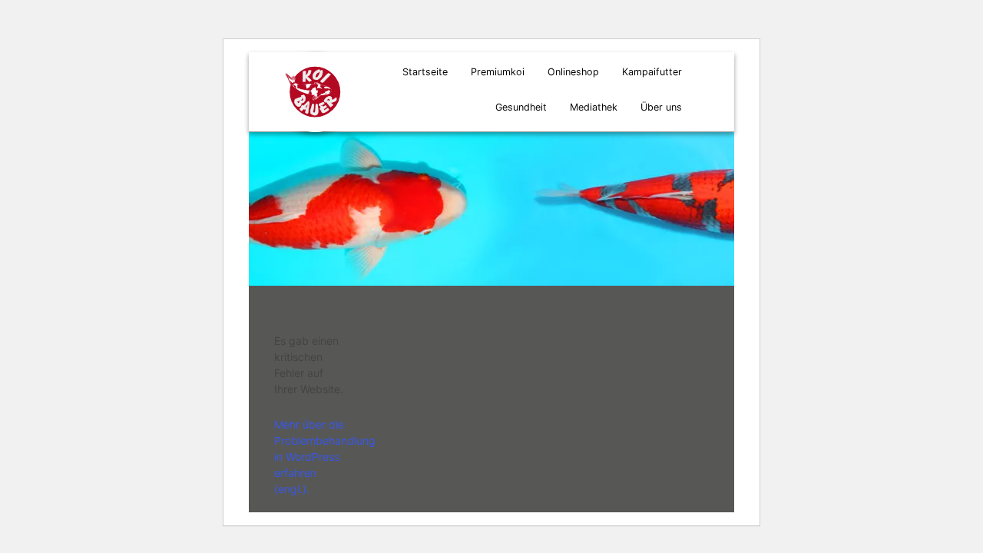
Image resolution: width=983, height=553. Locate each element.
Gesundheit (521, 107)
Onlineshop (573, 72)
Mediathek (593, 107)
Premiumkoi (498, 72)
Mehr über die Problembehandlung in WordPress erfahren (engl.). (325, 456)
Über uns (661, 107)
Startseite (425, 72)
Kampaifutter (652, 72)
